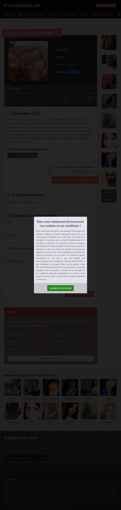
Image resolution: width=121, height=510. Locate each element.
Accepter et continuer (60, 288)
